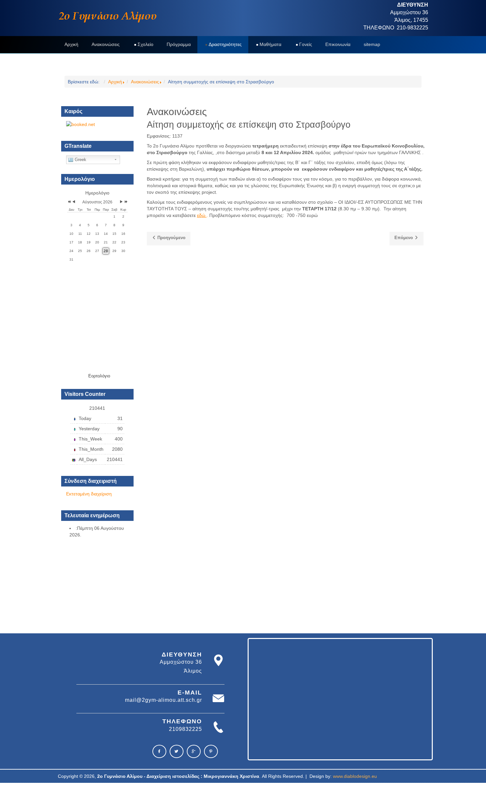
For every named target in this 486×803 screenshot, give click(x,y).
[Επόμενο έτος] (125, 202)
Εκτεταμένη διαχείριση (89, 493)
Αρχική (115, 81)
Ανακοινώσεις (145, 81)
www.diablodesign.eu (355, 776)
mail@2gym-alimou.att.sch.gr (163, 700)
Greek (79, 159)
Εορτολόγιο (99, 375)
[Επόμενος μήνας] (121, 202)
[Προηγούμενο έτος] (68, 202)
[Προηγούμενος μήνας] (74, 202)
